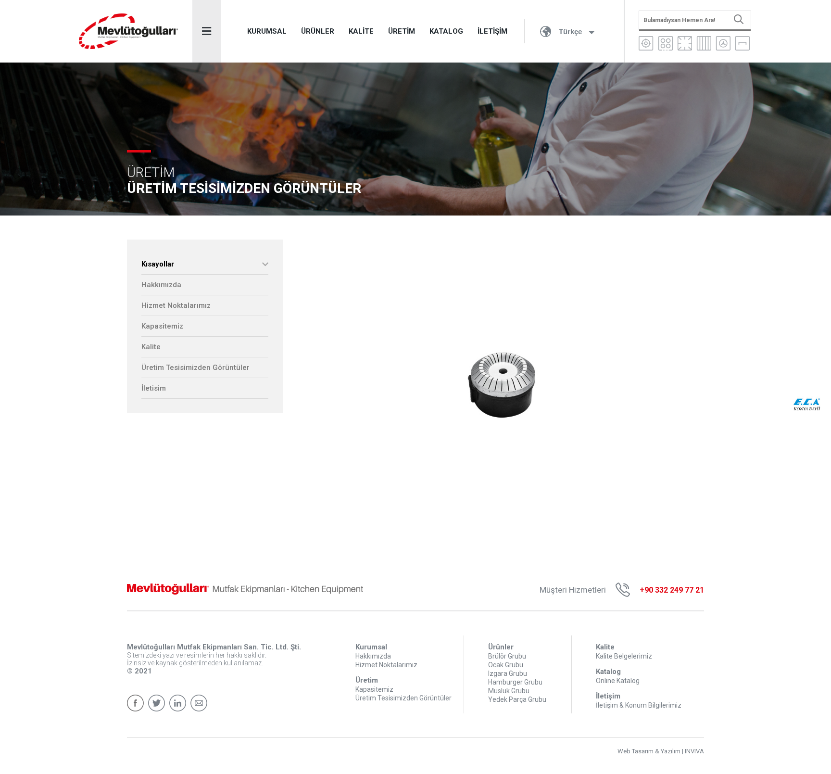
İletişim (608, 696)
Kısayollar (157, 264)
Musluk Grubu (508, 691)
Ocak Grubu (505, 665)
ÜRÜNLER (317, 31)
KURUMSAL (267, 31)
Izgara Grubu (507, 673)
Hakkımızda (161, 284)
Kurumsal (371, 647)
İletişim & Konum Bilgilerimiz (638, 705)
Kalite (151, 347)
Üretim (366, 680)
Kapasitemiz (162, 326)
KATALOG (446, 31)
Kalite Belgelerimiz (624, 656)
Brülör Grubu (507, 656)
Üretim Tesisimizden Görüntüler (195, 367)
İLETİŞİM (492, 31)
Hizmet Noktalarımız (176, 305)
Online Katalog (618, 681)
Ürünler (501, 647)
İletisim (153, 388)
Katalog (608, 671)
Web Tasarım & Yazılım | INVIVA (660, 751)
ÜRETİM (401, 31)
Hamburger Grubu (515, 682)
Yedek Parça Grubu (517, 699)
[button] (696, 248)
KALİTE (361, 31)
